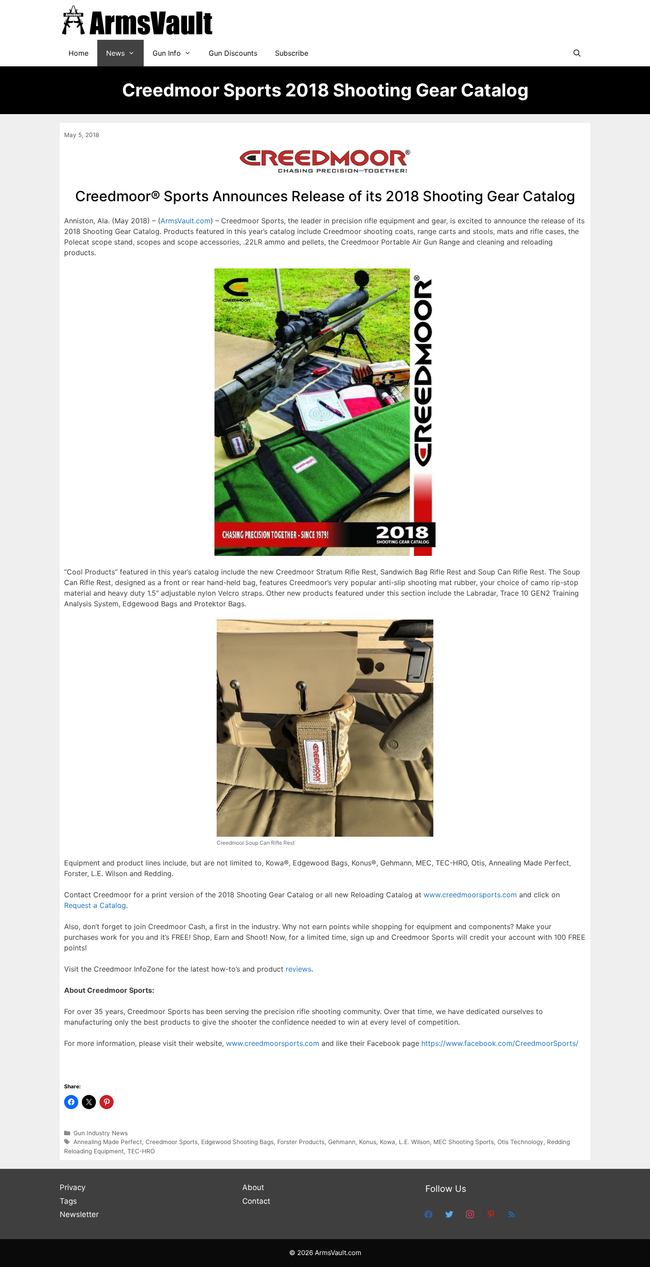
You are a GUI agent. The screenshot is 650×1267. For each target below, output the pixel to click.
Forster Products (301, 1141)
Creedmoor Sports (171, 1141)
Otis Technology (520, 1141)
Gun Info (167, 53)
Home (78, 53)
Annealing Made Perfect (107, 1141)
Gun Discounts (233, 53)
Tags (68, 1201)
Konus (367, 1141)
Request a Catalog (95, 905)
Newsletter (79, 1214)
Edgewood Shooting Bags (237, 1141)
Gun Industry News (100, 1133)
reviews (298, 969)
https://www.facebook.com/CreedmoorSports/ (499, 1043)
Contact (256, 1201)
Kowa (387, 1141)
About (253, 1187)
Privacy (72, 1187)
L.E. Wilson (414, 1141)
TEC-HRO (141, 1151)
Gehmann (342, 1141)
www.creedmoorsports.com (470, 894)
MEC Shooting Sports (463, 1141)
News (115, 53)
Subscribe (291, 53)
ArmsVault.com (185, 220)
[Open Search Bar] (576, 53)
